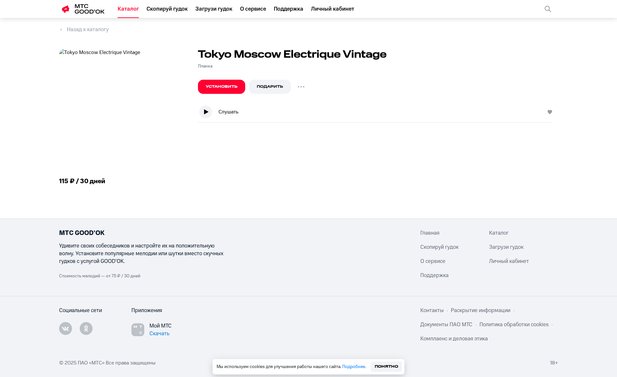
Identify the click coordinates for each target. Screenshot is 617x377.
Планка (205, 66)
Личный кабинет (332, 9)
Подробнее (353, 366)
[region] (378, 113)
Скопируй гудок (167, 9)
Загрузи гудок (213, 9)
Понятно (386, 366)
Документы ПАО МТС (446, 324)
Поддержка (288, 9)
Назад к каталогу (88, 29)
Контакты (432, 310)
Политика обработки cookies (514, 324)
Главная (429, 233)
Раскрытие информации (480, 310)
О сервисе (253, 9)
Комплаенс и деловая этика (454, 339)
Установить (221, 86)
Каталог (128, 9)
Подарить (270, 86)
